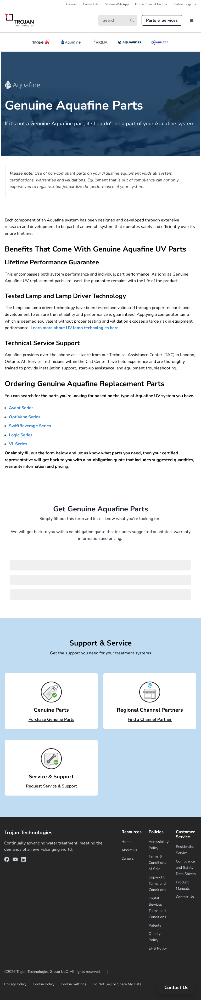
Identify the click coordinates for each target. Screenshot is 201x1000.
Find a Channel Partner (151, 4)
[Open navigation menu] (191, 20)
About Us (129, 850)
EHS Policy (158, 948)
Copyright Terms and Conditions (157, 883)
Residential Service (185, 849)
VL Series (18, 444)
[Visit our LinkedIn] (23, 860)
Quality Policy (154, 936)
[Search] (132, 20)
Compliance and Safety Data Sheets (186, 867)
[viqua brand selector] (100, 42)
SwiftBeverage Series (30, 426)
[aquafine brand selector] (71, 42)
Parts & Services (162, 20)
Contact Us (91, 4)
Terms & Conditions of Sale (157, 862)
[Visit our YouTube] (15, 860)
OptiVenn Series (24, 417)
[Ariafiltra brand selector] (159, 42)
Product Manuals (183, 885)
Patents (155, 925)
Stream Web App (117, 4)
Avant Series (21, 408)
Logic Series (20, 435)
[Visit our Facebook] (6, 860)
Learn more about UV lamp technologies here (75, 328)
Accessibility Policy (159, 844)
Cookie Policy (43, 984)
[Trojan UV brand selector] (40, 42)
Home (126, 841)
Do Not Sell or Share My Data (117, 984)
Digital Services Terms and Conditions (157, 907)
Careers (71, 4)
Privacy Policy (15, 984)
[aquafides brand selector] (130, 42)
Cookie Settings (73, 984)
